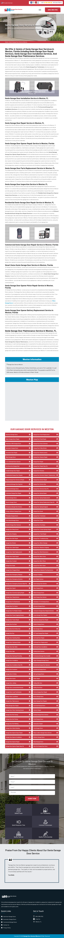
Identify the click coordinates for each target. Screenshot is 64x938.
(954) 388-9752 (53, 10)
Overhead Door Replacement (40, 642)
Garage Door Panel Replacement (41, 434)
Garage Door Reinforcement (40, 452)
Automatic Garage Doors (12, 448)
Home (6, 42)
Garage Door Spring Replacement (41, 497)
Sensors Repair (37, 710)
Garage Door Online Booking (13, 728)
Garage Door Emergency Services (14, 579)
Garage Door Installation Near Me (14, 665)
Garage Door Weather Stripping (41, 547)
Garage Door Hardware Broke (13, 642)
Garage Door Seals (10, 565)
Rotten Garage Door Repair (40, 692)
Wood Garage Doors (38, 741)
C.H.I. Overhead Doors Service (13, 461)
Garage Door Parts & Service (40, 443)
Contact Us (6, 925)
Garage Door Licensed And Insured (14, 687)
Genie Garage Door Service (40, 583)
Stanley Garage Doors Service (40, 714)
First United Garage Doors (12, 520)
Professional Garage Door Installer (41, 656)
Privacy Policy (7, 927)
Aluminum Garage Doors (12, 434)
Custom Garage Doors (11, 497)
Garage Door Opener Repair (12, 741)
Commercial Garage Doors (12, 488)
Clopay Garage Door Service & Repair (15, 479)
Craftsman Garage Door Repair (13, 493)
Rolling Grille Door (37, 683)
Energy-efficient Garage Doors (13, 511)
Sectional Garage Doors (39, 705)
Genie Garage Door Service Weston (18, 42)
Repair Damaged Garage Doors (41, 660)
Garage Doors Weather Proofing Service (43, 570)
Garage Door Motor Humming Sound (15, 710)
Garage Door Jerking (11, 683)
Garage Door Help (10, 651)
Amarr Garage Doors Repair (12, 439)
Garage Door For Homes (12, 606)
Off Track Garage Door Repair (40, 633)
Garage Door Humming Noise (13, 638)
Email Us (38, 919)
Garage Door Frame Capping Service (15, 615)
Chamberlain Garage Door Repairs (14, 475)
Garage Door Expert (11, 588)
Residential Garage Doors (39, 669)
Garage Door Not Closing (12, 714)
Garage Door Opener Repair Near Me (15, 746)
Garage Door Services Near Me (41, 488)
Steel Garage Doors (38, 719)
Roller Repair (36, 678)
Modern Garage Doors (38, 624)
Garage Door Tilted (38, 520)
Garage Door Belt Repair (12, 538)
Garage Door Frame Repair (12, 619)
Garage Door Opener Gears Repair (14, 732)
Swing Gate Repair (38, 723)
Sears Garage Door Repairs (40, 701)
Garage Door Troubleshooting (40, 538)
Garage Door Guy (10, 633)
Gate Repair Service (38, 579)
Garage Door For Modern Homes (14, 610)
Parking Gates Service (38, 651)
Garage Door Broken (11, 543)
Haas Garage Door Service (39, 597)
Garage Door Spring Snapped (40, 507)
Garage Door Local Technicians (13, 692)
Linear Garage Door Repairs (40, 615)
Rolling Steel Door (37, 687)
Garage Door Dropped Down (13, 570)
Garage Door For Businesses (13, 601)
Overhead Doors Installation (40, 647)
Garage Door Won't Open (39, 565)
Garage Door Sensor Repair (40, 479)
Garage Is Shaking (37, 574)
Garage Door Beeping (11, 534)
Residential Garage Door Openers (41, 665)
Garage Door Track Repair (39, 534)
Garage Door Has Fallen (11, 647)
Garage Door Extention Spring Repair (15, 592)
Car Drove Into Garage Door (13, 466)
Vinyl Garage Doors (38, 728)
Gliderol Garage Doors (38, 592)
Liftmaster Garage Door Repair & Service (43, 610)
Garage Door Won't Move (39, 561)
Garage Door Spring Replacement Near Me (43, 502)
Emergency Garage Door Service (14, 507)
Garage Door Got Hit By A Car (13, 628)
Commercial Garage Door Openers (14, 484)
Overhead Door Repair (38, 638)
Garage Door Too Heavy (39, 525)
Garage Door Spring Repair (40, 493)
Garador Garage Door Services (13, 525)
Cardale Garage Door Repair (13, 470)
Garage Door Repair (38, 461)
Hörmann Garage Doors (39, 606)
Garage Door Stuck (38, 511)
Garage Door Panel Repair (39, 439)
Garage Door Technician (39, 516)
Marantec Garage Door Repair (40, 619)
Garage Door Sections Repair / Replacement (44, 475)
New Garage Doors (38, 628)
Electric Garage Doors (11, 502)
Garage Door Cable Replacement (14, 552)
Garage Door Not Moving (12, 719)
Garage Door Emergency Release (14, 574)
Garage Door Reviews (38, 470)
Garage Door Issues (11, 678)
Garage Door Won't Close (39, 556)
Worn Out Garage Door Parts (40, 746)
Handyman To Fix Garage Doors (41, 601)
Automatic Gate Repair (11, 452)
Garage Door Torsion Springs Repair (42, 529)
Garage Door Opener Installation (14, 737)
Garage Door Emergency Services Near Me (16, 583)
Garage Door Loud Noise (12, 696)
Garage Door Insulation (11, 669)
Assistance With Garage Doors (13, 443)
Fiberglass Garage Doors (12, 516)
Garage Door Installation (12, 660)
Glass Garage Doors (38, 588)
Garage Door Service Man (39, 484)
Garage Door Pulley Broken (40, 448)
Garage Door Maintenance (12, 701)
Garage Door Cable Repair (12, 547)
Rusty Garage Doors (38, 696)
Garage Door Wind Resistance (40, 552)
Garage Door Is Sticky (11, 674)
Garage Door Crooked (11, 561)
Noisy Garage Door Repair (12, 705)
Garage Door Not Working (12, 723)
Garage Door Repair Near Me (40, 466)
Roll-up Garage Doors (38, 674)
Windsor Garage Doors (38, 737)
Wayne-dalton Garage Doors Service (42, 732)
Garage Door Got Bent (11, 624)
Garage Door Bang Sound (12, 529)
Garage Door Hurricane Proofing (14, 656)
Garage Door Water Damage (40, 543)
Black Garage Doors (11, 457)
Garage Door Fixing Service (12, 597)
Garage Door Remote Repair (40, 457)
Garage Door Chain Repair (12, 556)
